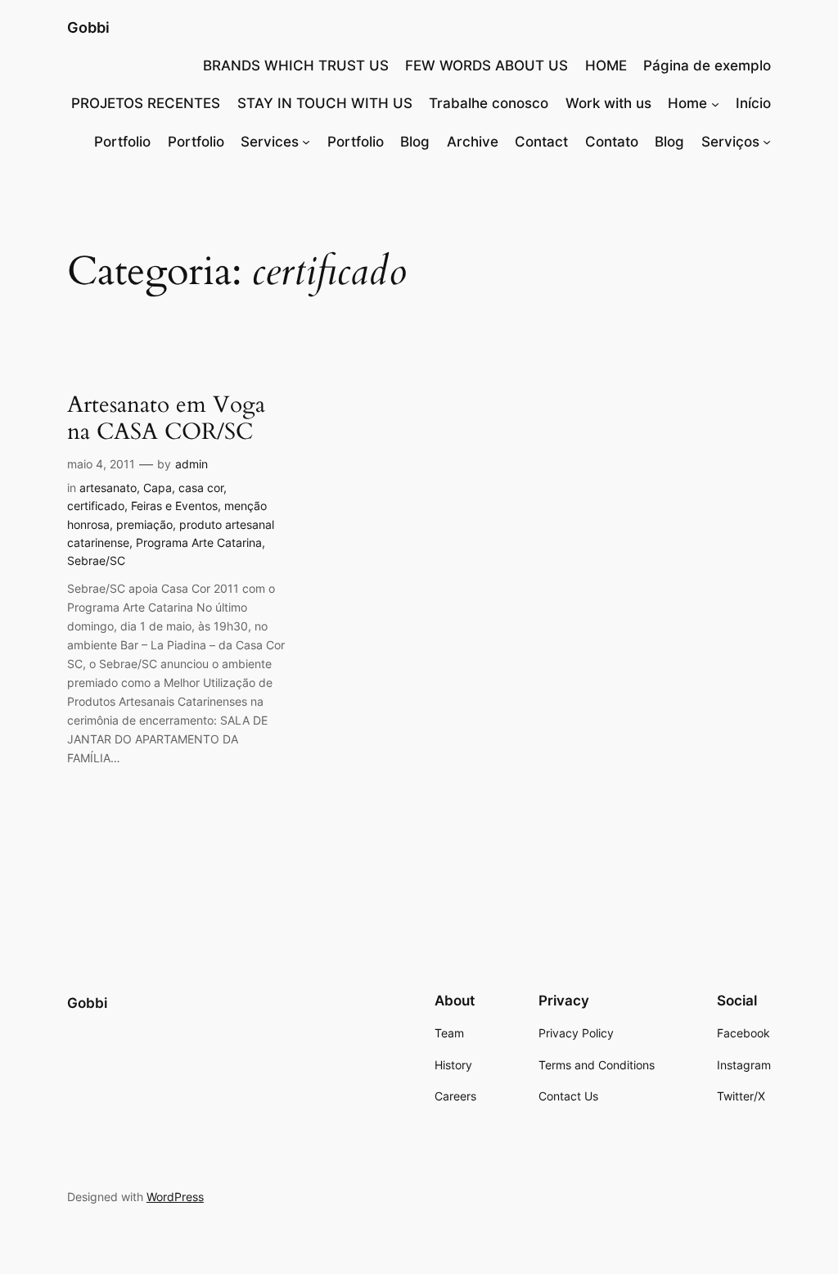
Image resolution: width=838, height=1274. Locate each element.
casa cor (200, 488)
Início (753, 103)
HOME (606, 65)
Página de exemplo (707, 65)
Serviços (730, 141)
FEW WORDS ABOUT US (486, 65)
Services (270, 141)
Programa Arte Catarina (199, 542)
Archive (472, 141)
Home (687, 103)
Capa (157, 488)
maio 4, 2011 (101, 464)
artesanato (108, 488)
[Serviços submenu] (767, 142)
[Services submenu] (306, 142)
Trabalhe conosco (488, 103)
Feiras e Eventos (174, 506)
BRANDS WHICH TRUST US (296, 65)
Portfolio (122, 141)
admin (191, 464)
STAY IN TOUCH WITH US (324, 103)
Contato (611, 141)
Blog (415, 141)
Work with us (608, 103)
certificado (95, 506)
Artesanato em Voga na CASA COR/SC (166, 418)
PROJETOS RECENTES (145, 103)
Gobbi (88, 27)
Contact (541, 141)
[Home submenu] (715, 103)
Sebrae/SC (96, 560)
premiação (144, 524)
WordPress (175, 1197)
